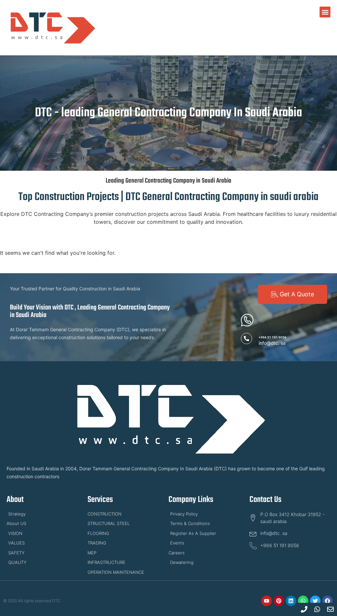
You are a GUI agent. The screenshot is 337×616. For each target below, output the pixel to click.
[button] (325, 12)
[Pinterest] (278, 601)
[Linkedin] (291, 601)
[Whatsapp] (303, 601)
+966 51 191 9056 (272, 337)
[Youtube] (266, 601)
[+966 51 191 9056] (246, 338)
